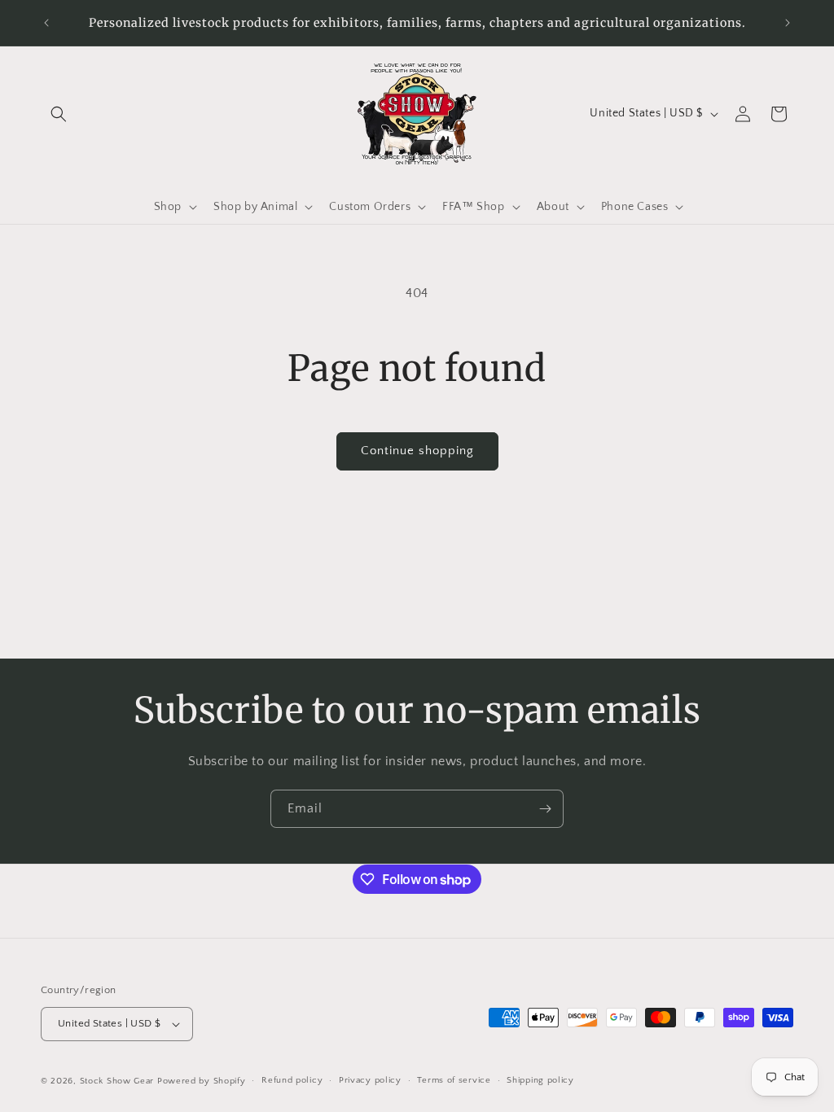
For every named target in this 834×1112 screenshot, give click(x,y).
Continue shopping (417, 450)
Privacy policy (370, 1080)
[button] (59, 114)
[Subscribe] (545, 809)
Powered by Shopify (201, 1081)
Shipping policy (540, 1080)
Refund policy (292, 1080)
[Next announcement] (787, 22)
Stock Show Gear (117, 1081)
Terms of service (453, 1080)
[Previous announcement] (46, 22)
